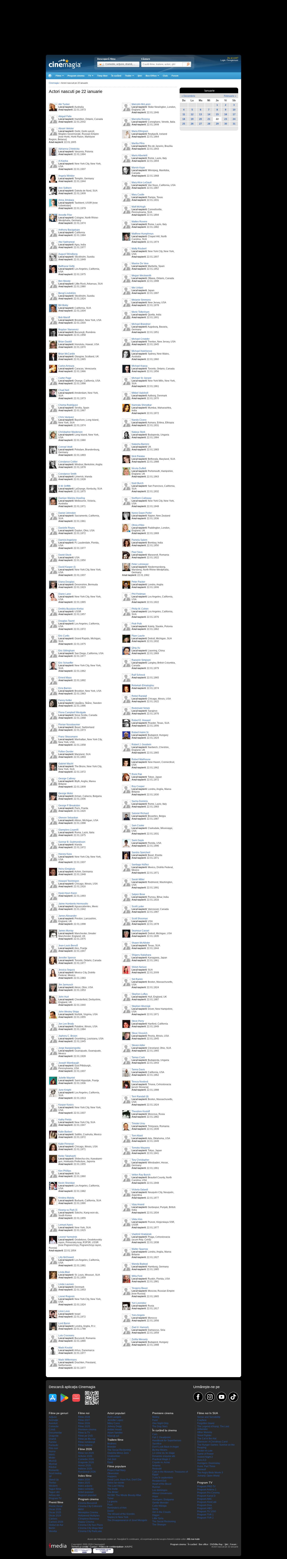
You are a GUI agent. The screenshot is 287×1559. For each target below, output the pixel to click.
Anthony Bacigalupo (69, 229)
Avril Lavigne (114, 1417)
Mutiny (155, 1417)
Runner (156, 1487)
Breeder (111, 1446)
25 (183, 123)
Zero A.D (201, 1460)
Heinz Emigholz (66, 869)
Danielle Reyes (66, 527)
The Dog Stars (160, 1426)
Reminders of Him (117, 1507)
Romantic (54, 1470)
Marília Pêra (138, 143)
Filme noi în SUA (207, 1413)
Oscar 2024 (55, 1515)
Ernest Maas (65, 677)
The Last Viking (115, 1485)
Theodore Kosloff (141, 1111)
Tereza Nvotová (140, 1081)
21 (209, 119)
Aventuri (53, 1423)
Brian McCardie (66, 353)
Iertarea (156, 1465)
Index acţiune (85, 1485)
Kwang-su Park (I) (67, 1210)
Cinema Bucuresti (87, 1503)
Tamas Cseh (138, 1057)
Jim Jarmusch (65, 984)
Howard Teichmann (68, 881)
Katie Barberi (65, 1131)
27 (200, 123)
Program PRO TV (206, 1486)
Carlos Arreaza (66, 366)
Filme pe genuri (58, 1413)
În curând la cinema (164, 1430)
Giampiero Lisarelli (68, 829)
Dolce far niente (115, 1482)
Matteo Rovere (139, 221)
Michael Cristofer (141, 339)
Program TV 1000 (206, 1511)
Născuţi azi (113, 1435)
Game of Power (205, 1453)
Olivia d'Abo (138, 525)
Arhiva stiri (54, 1495)
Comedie (54, 1426)
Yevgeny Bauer (140, 1288)
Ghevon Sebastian (68, 817)
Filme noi (83, 1413)
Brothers (111, 1443)
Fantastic (53, 1445)
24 (234, 119)
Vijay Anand (138, 1204)
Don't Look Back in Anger (165, 1446)
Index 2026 (84, 1479)
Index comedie (86, 1489)
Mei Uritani (137, 287)
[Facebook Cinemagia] (198, 1397)
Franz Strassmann (68, 736)
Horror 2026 (84, 1465)
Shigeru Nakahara (141, 955)
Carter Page (64, 378)
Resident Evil (159, 1480)
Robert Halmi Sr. (140, 732)
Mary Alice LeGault (142, 182)
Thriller (52, 1482)
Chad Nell (63, 390)
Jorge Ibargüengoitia (69, 1048)
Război (52, 1467)
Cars (154, 1434)
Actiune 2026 (85, 1456)
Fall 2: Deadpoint (161, 1437)
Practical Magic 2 (161, 1459)
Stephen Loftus (140, 994)
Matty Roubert (139, 248)
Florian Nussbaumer (69, 724)
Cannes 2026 (56, 1521)
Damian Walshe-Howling (71, 498)
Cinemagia (54, 83)
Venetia (53, 1531)
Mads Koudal (65, 1347)
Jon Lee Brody (66, 1023)
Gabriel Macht (65, 763)
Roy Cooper (138, 786)
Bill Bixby (63, 305)
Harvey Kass (65, 854)
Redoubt (156, 1468)
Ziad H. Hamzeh (140, 1327)
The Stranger (159, 1524)
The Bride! (112, 1492)
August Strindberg (68, 254)
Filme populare (116, 1466)
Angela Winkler (66, 175)
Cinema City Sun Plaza (90, 1525)
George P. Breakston (69, 805)
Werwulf (201, 1469)
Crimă (52, 1429)
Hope (155, 1496)
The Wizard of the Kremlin (121, 1514)
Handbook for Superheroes (166, 1440)
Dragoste (54, 1435)
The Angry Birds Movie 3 (210, 1472)
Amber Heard (114, 1429)
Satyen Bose (138, 894)
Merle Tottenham (140, 312)
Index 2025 (84, 1482)
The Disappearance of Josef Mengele (127, 1520)
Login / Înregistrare (229, 60)
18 (183, 119)
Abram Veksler (66, 128)
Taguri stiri (54, 1492)
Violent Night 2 (205, 1457)
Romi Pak (137, 774)
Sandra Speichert (141, 852)
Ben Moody (64, 281)
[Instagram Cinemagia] (210, 1397)
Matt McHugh (139, 206)
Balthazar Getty (66, 266)
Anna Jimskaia (66, 200)
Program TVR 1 (205, 1514)
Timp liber (102, 76)
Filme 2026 (84, 1423)
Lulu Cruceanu (66, 1335)
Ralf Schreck (138, 675)
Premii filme (56, 1502)
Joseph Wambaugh (68, 1062)
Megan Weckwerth (141, 275)
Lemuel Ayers (65, 1224)
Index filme (85, 1475)
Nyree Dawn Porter (142, 513)
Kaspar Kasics (66, 1104)
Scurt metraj (55, 1473)
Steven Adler (138, 1045)
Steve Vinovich (139, 1033)
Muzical (53, 1464)
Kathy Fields (64, 1119)
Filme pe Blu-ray (86, 1439)
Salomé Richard (140, 813)
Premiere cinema (87, 1429)
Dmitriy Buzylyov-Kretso (71, 608)
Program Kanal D (206, 1495)
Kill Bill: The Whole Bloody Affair (124, 1495)
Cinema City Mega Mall (90, 1528)
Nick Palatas (138, 456)
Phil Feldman (139, 594)
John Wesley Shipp (68, 1011)
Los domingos (159, 1490)
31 (234, 123)
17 (234, 114)
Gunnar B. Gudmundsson (71, 842)
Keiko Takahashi (67, 1156)
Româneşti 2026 (87, 1471)
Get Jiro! (111, 1459)
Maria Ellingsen (140, 131)
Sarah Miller (138, 879)
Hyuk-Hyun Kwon (67, 893)
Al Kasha (63, 161)
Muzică (52, 1460)
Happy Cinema (86, 1521)
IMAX (81, 1509)
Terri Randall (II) (140, 1096)
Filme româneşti (86, 1442)
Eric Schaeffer (65, 662)
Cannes (53, 1518)
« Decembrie (188, 96)
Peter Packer (138, 581)
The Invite (112, 1489)
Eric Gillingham (66, 650)
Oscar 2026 (55, 1509)
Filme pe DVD (85, 1435)
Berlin (52, 1528)
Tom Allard (137, 1135)
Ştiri (140, 76)
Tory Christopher (140, 1159)
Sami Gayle (138, 840)
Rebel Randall (139, 696)
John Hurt (63, 996)
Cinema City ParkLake (90, 1531)
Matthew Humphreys (142, 233)
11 (184, 114)
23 (225, 119)
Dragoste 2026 (86, 1462)
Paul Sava (137, 552)
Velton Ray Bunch (141, 1174)
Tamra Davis (138, 1069)
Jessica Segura (66, 969)
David (110, 1511)
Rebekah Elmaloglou (143, 685)
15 (217, 114)
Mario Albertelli (139, 155)
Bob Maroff (64, 317)
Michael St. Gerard (141, 378)
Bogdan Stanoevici (68, 329)
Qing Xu (136, 648)
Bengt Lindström (67, 293)
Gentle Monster (160, 1502)
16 (225, 114)
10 (234, 109)
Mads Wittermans (67, 1359)
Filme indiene (85, 1445)
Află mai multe (193, 1539)
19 (192, 119)
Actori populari (86, 1492)
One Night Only (160, 1423)
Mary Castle (138, 194)
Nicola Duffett (139, 468)
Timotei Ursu (138, 1123)
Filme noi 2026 (86, 1453)
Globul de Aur (56, 1525)
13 (200, 114)
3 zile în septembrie (162, 1477)
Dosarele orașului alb (163, 1456)
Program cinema (76, 76)
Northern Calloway (142, 498)
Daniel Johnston (67, 513)
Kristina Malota (66, 1197)
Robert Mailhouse (141, 759)
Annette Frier (65, 215)
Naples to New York (117, 1517)
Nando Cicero (139, 419)
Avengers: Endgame (163, 1499)
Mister (52, 1457)
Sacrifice (156, 1443)
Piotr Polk (137, 623)
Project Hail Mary (116, 1470)
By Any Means (159, 1450)
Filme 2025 (84, 1426)
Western (53, 1485)
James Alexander (67, 915)
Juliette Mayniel (66, 1077)
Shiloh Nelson (139, 967)
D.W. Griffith (64, 486)
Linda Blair (64, 1272)
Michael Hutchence (142, 351)
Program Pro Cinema (208, 1492)
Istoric (52, 1454)
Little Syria (157, 1518)
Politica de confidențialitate (111, 1547)
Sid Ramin (137, 979)
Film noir (53, 1448)
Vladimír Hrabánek (142, 1234)
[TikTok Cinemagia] (233, 1397)
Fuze (110, 1504)
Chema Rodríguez (68, 405)
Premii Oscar (55, 1506)
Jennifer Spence (67, 957)
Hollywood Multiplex (89, 1515)
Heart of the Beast (161, 1484)
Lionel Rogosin (66, 1296)
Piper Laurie (138, 635)
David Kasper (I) (67, 567)
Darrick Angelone (67, 540)
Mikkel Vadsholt (140, 393)
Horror (52, 1451)
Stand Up (54, 1479)
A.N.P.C (129, 1547)
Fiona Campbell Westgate (72, 712)
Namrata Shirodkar (142, 405)
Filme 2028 (84, 1417)
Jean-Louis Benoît (68, 945)
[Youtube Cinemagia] (221, 1397)
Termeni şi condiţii (79, 1547)
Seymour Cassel (140, 930)
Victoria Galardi (140, 1189)
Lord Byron (64, 1323)
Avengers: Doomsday (208, 1463)
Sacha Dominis (140, 801)
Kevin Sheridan (66, 1183)
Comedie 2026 (86, 1459)
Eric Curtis (63, 635)
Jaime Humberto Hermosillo (73, 903)
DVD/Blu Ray (216, 1544)
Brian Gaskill (65, 341)
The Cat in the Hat (206, 1438)
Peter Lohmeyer (140, 564)
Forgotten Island (205, 1423)
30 (225, 123)
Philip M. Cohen (140, 608)
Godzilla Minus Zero (118, 1453)
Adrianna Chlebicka (68, 148)
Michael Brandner (141, 324)
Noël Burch (138, 483)
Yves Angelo (138, 1315)
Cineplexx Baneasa (88, 1518)
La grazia (112, 1501)
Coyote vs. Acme (161, 1462)
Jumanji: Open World (208, 1475)
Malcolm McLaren (141, 104)
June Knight (64, 1089)
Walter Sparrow (140, 1249)
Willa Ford (137, 1276)
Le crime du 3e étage (163, 1453)
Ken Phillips (64, 1170)
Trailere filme (115, 1439)
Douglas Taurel (66, 621)
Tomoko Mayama (141, 1147)
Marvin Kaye (138, 167)
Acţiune (53, 1417)
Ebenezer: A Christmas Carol (212, 1441)
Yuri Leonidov (139, 1303)
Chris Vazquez (66, 417)
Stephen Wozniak (141, 1006)
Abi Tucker (64, 104)
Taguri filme (55, 1489)
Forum (175, 76)
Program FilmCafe (207, 1502)
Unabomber (113, 1456)
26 (192, 123)
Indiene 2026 (85, 1468)
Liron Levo (64, 1311)
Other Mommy (204, 1432)
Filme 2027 (84, 1420)
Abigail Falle (65, 116)
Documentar (55, 1432)
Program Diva (204, 1505)
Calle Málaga (159, 1505)
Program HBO (204, 1508)
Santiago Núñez (140, 864)
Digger (156, 1515)
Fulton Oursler (65, 751)
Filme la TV (84, 1432)
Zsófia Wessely (140, 1339)
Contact (93, 1547)
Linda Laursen (66, 1284)
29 (217, 123)
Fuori (155, 1420)
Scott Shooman (140, 918)
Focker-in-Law (204, 1450)
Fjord (110, 1462)
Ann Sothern (65, 188)
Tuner (110, 1498)
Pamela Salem (139, 540)
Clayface (202, 1420)
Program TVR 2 (205, 1517)
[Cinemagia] (50, 75)
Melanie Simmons (141, 299)
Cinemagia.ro (65, 63)
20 (200, 119)
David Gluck (64, 554)
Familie (53, 1442)
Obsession (113, 1473)
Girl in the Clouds (161, 1512)
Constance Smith (67, 473)
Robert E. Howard (141, 720)
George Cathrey (66, 778)
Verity (155, 1509)
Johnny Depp (114, 1426)
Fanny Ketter (65, 700)
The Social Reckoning (119, 1450)
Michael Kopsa (139, 366)
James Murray (65, 930)
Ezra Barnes (64, 688)
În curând (116, 76)
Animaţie (53, 1420)
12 (192, 114)
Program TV (55, 1498)
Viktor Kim (137, 1219)
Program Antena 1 (206, 1489)
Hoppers (112, 1476)
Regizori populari (87, 1495)
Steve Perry (138, 1021)
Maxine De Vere (140, 263)
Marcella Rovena (141, 119)
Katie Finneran (66, 1143)
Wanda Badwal (140, 1264)
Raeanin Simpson (141, 660)
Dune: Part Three (206, 1466)
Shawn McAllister (141, 942)
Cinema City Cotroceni (90, 1506)
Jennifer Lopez (115, 1420)
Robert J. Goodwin (141, 744)
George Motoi (65, 793)
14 (209, 114)
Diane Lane (64, 594)
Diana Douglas (66, 581)
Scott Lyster (138, 906)
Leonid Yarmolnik (67, 1237)
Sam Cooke (138, 825)
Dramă (52, 1439)
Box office (203, 1544)
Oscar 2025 (55, 1512)
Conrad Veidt (65, 446)
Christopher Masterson (70, 432)
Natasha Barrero (140, 444)
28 (209, 123)
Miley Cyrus (113, 1423)
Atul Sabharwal (66, 242)
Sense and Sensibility (208, 1417)
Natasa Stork (138, 432)
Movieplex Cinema (88, 1512)
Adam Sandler (115, 1432)
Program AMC (204, 1499)
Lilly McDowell (66, 1257)
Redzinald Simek (141, 708)
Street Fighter (204, 1435)
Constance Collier (68, 461)
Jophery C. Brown (67, 1036)
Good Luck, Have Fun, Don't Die (124, 1479)
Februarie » (230, 96)
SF (50, 1476)
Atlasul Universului (162, 1493)
